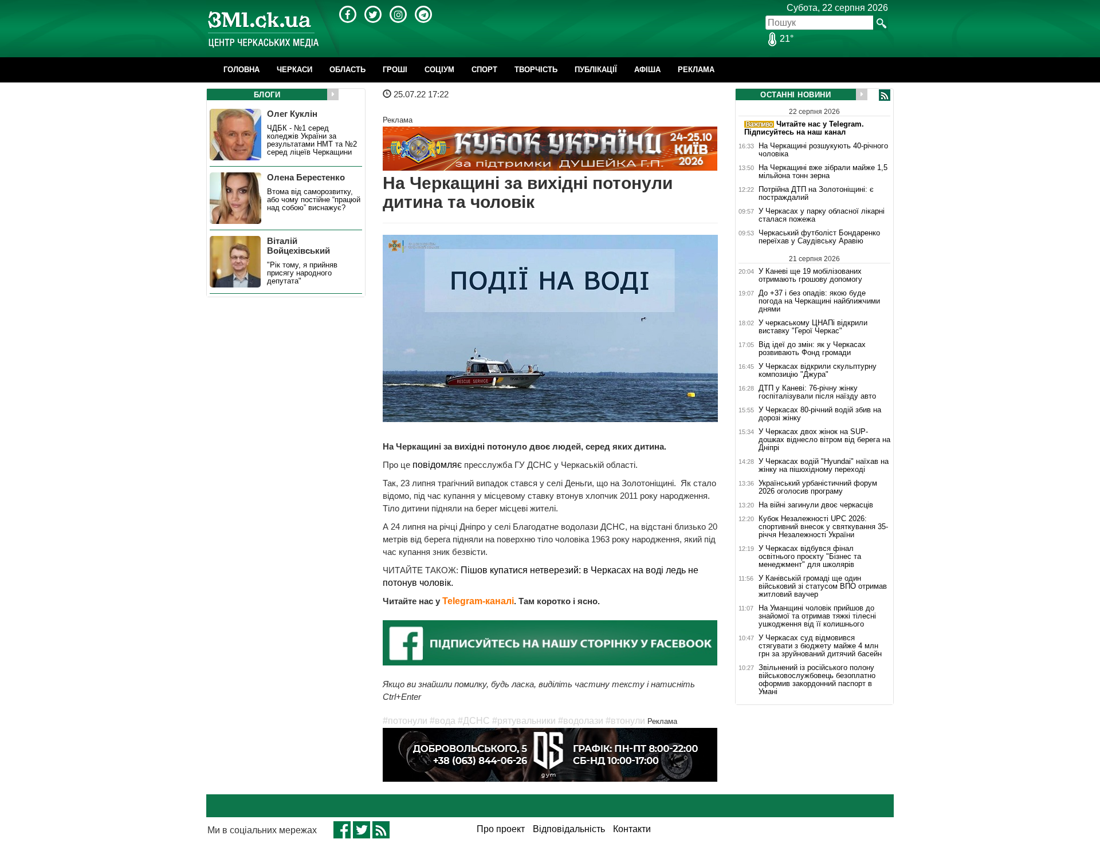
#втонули (625, 721)
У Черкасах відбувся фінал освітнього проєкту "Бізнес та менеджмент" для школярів (810, 557)
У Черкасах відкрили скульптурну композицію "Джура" (818, 371)
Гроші (395, 69)
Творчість (535, 69)
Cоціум (439, 69)
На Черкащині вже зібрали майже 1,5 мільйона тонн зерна (823, 172)
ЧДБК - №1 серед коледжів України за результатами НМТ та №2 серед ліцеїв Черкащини (312, 140)
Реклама (696, 69)
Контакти (632, 829)
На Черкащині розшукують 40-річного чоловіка (823, 150)
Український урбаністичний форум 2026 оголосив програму (818, 487)
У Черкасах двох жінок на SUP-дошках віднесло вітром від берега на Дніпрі (824, 440)
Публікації (596, 69)
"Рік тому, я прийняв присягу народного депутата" (302, 273)
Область (347, 69)
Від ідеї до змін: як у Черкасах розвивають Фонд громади (812, 349)
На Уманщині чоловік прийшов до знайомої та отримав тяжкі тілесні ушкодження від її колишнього (817, 616)
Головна (241, 69)
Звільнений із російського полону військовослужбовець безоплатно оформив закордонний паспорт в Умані (817, 680)
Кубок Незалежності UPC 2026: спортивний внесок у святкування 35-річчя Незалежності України (823, 527)
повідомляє (438, 465)
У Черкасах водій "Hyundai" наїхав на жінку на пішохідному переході (824, 466)
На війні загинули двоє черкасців (816, 505)
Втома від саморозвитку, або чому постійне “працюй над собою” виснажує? (313, 200)
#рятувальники (524, 721)
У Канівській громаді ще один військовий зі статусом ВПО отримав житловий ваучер (823, 586)
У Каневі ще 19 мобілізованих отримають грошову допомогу (810, 275)
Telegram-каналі (478, 601)
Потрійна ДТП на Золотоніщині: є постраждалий (816, 194)
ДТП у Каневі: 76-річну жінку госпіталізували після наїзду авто (817, 392)
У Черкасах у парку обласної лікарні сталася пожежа (822, 215)
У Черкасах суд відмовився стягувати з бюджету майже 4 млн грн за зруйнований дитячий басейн (820, 646)
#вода (442, 721)
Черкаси (294, 69)
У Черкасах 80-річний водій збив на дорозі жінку (820, 414)
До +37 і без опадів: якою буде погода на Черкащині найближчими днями (819, 301)
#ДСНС (474, 721)
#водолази (580, 721)
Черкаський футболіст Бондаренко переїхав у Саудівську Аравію (819, 237)
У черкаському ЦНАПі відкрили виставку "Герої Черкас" (813, 327)
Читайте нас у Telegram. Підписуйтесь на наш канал (804, 128)
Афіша (647, 69)
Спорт (484, 69)
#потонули (405, 721)
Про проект (501, 829)
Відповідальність (569, 829)
